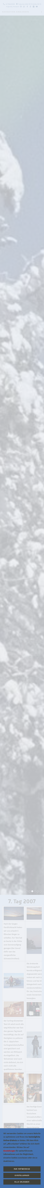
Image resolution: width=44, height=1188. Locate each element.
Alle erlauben (22, 1182)
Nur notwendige (22, 1169)
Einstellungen (9, 1151)
